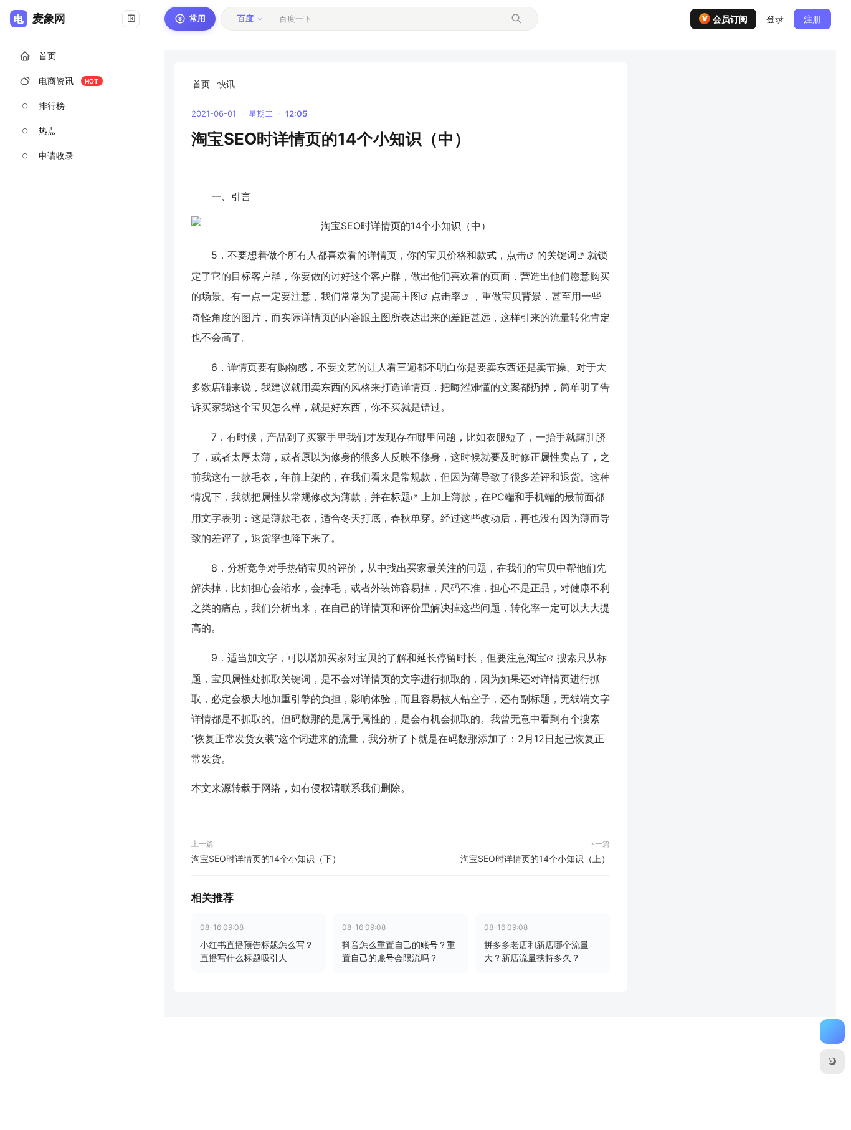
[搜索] (516, 19)
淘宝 (536, 657)
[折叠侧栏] (131, 18)
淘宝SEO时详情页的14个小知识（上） (535, 858)
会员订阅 (725, 19)
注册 (812, 19)
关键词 (562, 255)
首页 (201, 84)
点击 (516, 255)
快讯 (226, 84)
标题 (401, 497)
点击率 (446, 296)
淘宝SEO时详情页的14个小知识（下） (266, 858)
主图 (411, 296)
